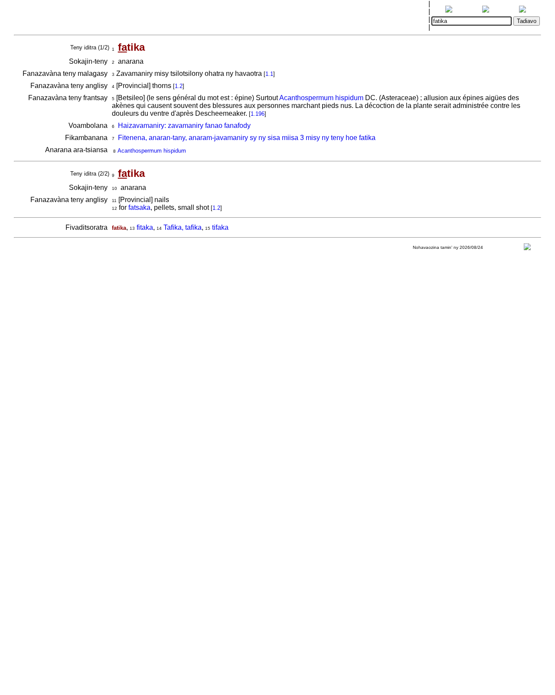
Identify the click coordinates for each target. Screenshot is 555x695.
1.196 (257, 114)
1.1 (269, 74)
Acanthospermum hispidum (321, 97)
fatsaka (139, 207)
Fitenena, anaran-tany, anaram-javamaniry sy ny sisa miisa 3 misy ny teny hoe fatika (246, 137)
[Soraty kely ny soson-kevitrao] (527, 248)
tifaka (220, 227)
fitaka (145, 227)
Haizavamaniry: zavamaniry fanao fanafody (184, 125)
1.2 (179, 86)
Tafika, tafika (182, 227)
